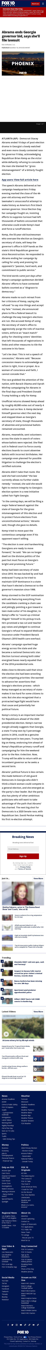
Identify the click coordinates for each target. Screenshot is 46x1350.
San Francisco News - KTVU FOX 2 (9, 1222)
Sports (4, 1133)
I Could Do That (27, 1189)
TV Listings (25, 1235)
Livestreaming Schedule (7, 1260)
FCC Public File (26, 1229)
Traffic (4, 1136)
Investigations (7, 1186)
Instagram (5, 1286)
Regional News (9, 1212)
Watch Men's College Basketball (28, 1302)
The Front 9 (25, 1184)
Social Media (8, 1277)
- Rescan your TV (27, 1238)
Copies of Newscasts (29, 1224)
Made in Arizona (8, 1189)
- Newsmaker (26, 1156)
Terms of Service (24, 869)
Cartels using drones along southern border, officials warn (15, 1067)
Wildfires (24, 1107)
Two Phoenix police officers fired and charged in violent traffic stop (15, 1057)
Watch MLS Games (28, 1313)
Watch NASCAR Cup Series (28, 1294)
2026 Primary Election (29, 1148)
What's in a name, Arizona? (27, 1206)
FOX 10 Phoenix (7, 45)
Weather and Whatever (25, 1201)
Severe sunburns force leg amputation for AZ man (28, 916)
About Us (25, 1212)
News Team (25, 1232)
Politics (25, 1144)
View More (38, 878)
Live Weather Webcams (6, 1256)
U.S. (14, 45)
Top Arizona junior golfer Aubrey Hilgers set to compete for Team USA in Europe (29, 946)
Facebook (5, 1289)
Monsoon (24, 1102)
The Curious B (26, 1179)
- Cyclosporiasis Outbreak (7, 1114)
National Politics (27, 1159)
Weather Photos (27, 1118)
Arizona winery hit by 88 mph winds (18, 1040)
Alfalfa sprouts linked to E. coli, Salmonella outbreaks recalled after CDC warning (29, 927)
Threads (5, 1294)
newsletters (38, 1325)
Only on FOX (8, 1167)
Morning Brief (7, 1123)
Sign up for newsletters (25, 1256)
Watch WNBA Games (29, 1310)
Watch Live (35, 4)
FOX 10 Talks (26, 1181)
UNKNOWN (25, 1197)
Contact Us (25, 1221)
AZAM (4, 1102)
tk (25, 1325)
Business (5, 1148)
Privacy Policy (25, 867)
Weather (25, 1096)
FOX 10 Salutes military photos (26, 1260)
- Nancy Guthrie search (7, 1195)
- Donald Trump (27, 1161)
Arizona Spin (6, 1170)
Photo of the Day (27, 1269)
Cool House (6, 1181)
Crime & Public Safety (9, 1104)
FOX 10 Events (26, 1252)
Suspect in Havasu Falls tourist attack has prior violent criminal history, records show (28, 973)
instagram (16, 1325)
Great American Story (29, 1187)
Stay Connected (29, 1246)
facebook (8, 1325)
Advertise (24, 1216)
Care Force (6, 1173)
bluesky (29, 1325)
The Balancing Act (27, 1176)
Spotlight (5, 1202)
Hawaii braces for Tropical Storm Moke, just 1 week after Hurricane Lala (16, 1047)
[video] (23, 1027)
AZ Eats (24, 1173)
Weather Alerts (26, 1113)
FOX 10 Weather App (9, 1267)
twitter (12, 1325)
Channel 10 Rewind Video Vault (9, 1177)
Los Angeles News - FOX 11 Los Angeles (9, 1217)
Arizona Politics (26, 1153)
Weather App (26, 1115)
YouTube (5, 1281)
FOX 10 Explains (7, 1107)
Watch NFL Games (28, 1283)
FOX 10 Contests (27, 1249)
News (4, 1096)
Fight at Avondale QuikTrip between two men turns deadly (29, 936)
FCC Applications (27, 1227)
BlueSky (4, 1297)
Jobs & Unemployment (7, 1154)
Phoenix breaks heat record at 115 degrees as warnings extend (14, 1077)
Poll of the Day (7, 1128)
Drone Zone (6, 1183)
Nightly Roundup (8, 1125)
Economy (5, 1151)
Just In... (6, 878)
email (33, 1325)
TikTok (4, 1283)
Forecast (24, 1099)
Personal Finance (8, 1158)
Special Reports (7, 1199)
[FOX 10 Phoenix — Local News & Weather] (8, 3)
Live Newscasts (7, 1252)
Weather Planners (27, 1110)
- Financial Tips (7, 1161)
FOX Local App (7, 1264)
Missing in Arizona (8, 1191)
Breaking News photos (26, 1265)
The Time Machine (28, 1195)
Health (4, 1110)
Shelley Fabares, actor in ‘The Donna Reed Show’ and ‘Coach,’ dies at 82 (21, 908)
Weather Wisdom (27, 1121)
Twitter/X (5, 1291)
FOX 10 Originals (25, 1168)
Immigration (6, 1117)
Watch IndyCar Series (29, 1298)
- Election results (27, 1151)
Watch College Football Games (27, 1287)
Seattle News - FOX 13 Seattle (9, 1226)
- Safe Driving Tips (8, 1139)
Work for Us (25, 1240)
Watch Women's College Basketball (27, 1307)
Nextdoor (5, 1300)
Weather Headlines (28, 1104)
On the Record (26, 1192)
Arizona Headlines (8, 1099)
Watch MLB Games (28, 1291)
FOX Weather (26, 1123)
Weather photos (27, 1272)
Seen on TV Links (8, 1131)
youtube (21, 1325)
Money (5, 1144)
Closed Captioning (27, 1219)
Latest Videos (9, 1011)
